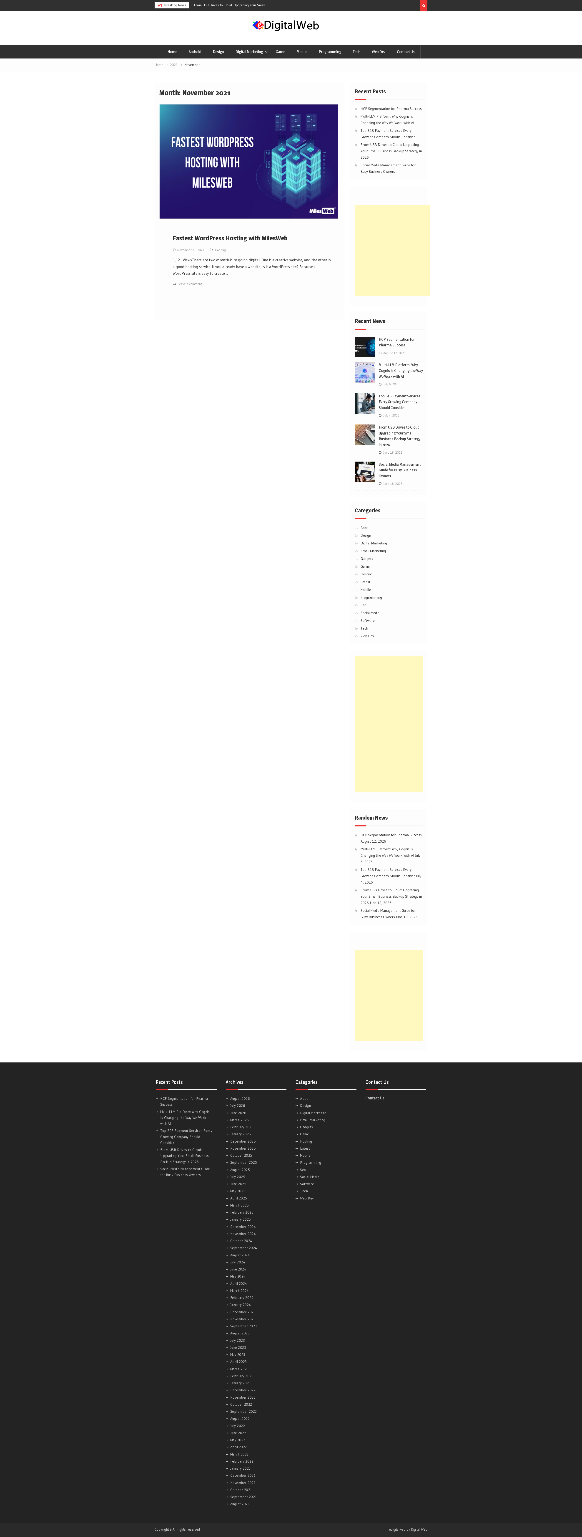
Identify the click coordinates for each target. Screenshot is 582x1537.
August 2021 (240, 1504)
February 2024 (242, 1298)
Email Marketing (373, 551)
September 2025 (243, 1162)
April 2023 (238, 1361)
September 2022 (243, 1411)
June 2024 (238, 1269)
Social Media (370, 612)
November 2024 (243, 1234)
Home (172, 51)
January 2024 (240, 1305)
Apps (364, 527)
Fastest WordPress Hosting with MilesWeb (230, 238)
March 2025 (239, 1205)
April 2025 (238, 1198)
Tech (356, 51)
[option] (235, 5)
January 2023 (240, 1383)
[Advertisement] (392, 250)
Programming (330, 51)
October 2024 (241, 1241)
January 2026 (240, 1134)
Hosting (220, 250)
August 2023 (240, 1333)
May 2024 (238, 1276)
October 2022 (241, 1404)
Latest (365, 581)
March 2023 (239, 1369)
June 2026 (238, 1113)
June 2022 (238, 1433)
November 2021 (243, 1483)
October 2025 (241, 1155)
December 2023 (243, 1312)
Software (368, 620)
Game (280, 51)
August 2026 (240, 1098)
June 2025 (238, 1184)
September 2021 (243, 1497)
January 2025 (240, 1219)
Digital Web (419, 1529)
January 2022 (240, 1468)
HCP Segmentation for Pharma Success (222, 5)
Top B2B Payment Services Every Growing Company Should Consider (399, 402)
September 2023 (243, 1326)
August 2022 (240, 1418)
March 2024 (239, 1290)
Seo (363, 605)
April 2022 (238, 1447)
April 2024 (238, 1283)
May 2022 (237, 1440)
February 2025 (242, 1212)
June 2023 (238, 1347)
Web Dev (378, 51)
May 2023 (237, 1354)
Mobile (302, 51)
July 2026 (237, 1105)
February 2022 (241, 1461)
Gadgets (367, 558)
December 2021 (243, 1475)
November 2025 (243, 1148)
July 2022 (237, 1426)
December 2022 (243, 1390)
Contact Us (406, 51)
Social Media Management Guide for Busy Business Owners (400, 470)
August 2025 (240, 1170)
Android (195, 51)
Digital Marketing (249, 51)
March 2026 (239, 1120)
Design (218, 51)
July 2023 (237, 1340)
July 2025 (237, 1177)
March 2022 (239, 1454)
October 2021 (241, 1490)
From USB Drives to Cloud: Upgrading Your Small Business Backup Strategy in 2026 (391, 151)
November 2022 (243, 1397)
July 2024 (237, 1262)
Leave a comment (190, 284)
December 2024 (243, 1227)
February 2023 (241, 1376)
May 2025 (238, 1191)
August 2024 (240, 1255)
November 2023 (243, 1319)
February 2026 (242, 1127)
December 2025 (243, 1141)
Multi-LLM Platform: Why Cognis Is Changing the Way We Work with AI (401, 371)
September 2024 (243, 1248)
